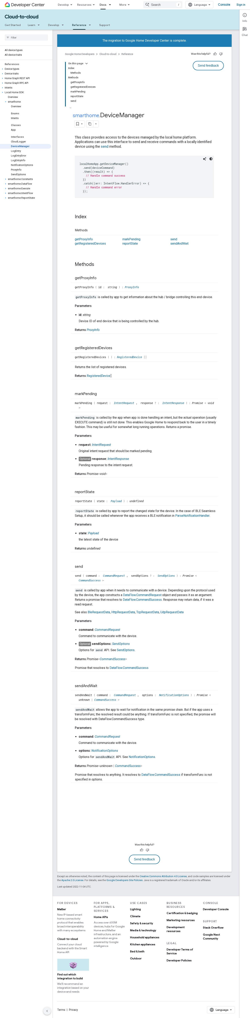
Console (224, 5)
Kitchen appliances (142, 944)
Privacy (73, 1009)
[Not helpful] (221, 54)
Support (104, 25)
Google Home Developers (79, 54)
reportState (130, 243)
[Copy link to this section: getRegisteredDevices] (116, 348)
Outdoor (136, 958)
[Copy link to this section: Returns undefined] (104, 548)
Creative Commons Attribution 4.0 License (163, 876)
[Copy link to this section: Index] (90, 217)
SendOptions (167, 575)
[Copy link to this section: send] (87, 566)
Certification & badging (182, 913)
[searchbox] (26, 37)
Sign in (241, 4)
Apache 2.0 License (72, 880)
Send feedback (208, 65)
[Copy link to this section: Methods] (92, 230)
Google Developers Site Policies (124, 880)
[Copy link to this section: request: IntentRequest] (115, 444)
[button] (25, 69)
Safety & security (141, 923)
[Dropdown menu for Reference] (91, 25)
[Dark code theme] (211, 159)
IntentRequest (125, 403)
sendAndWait (179, 243)
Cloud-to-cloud (21, 17)
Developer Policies (179, 960)
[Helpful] (215, 54)
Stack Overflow (213, 927)
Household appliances (144, 937)
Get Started (13, 25)
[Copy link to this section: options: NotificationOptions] (122, 750)
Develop (63, 4)
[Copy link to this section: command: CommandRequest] (124, 629)
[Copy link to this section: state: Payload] (103, 533)
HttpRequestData (123, 612)
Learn (31, 25)
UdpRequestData (172, 612)
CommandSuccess (90, 580)
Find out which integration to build (70, 976)
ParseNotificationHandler (192, 515)
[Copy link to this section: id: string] (94, 315)
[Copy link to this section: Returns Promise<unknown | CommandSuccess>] (146, 766)
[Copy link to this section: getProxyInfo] (100, 278)
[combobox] (162, 4)
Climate (135, 916)
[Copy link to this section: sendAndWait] (101, 686)
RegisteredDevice (130, 357)
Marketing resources (181, 920)
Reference (79, 25)
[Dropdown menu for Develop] (64, 25)
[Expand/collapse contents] (86, 63)
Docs (103, 4)
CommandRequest (114, 575)
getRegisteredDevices (90, 243)
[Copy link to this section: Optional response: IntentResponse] (133, 459)
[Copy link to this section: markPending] (101, 394)
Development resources (176, 929)
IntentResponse (174, 403)
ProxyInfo (132, 287)
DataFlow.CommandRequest (142, 595)
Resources (84, 4)
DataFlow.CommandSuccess (142, 600)
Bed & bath (137, 951)
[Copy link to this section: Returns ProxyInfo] (103, 330)
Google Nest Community (211, 936)
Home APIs (101, 917)
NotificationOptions (174, 695)
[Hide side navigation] (47, 1011)
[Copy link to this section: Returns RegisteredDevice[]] (116, 376)
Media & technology (143, 930)
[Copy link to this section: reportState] (98, 492)
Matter (61, 909)
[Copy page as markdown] (89, 124)
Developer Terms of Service (180, 951)
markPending (131, 239)
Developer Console (216, 909)
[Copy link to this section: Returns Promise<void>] (111, 474)
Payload (117, 501)
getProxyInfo (84, 239)
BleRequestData (99, 612)
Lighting (135, 909)
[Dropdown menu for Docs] (111, 4)
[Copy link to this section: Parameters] (95, 306)
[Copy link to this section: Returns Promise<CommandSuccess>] (131, 659)
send (104, 146)
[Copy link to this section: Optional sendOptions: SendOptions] (134, 644)
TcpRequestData (147, 612)
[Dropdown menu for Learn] (40, 25)
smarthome (86, 115)
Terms (61, 1009)
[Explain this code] (205, 159)
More (122, 4)
